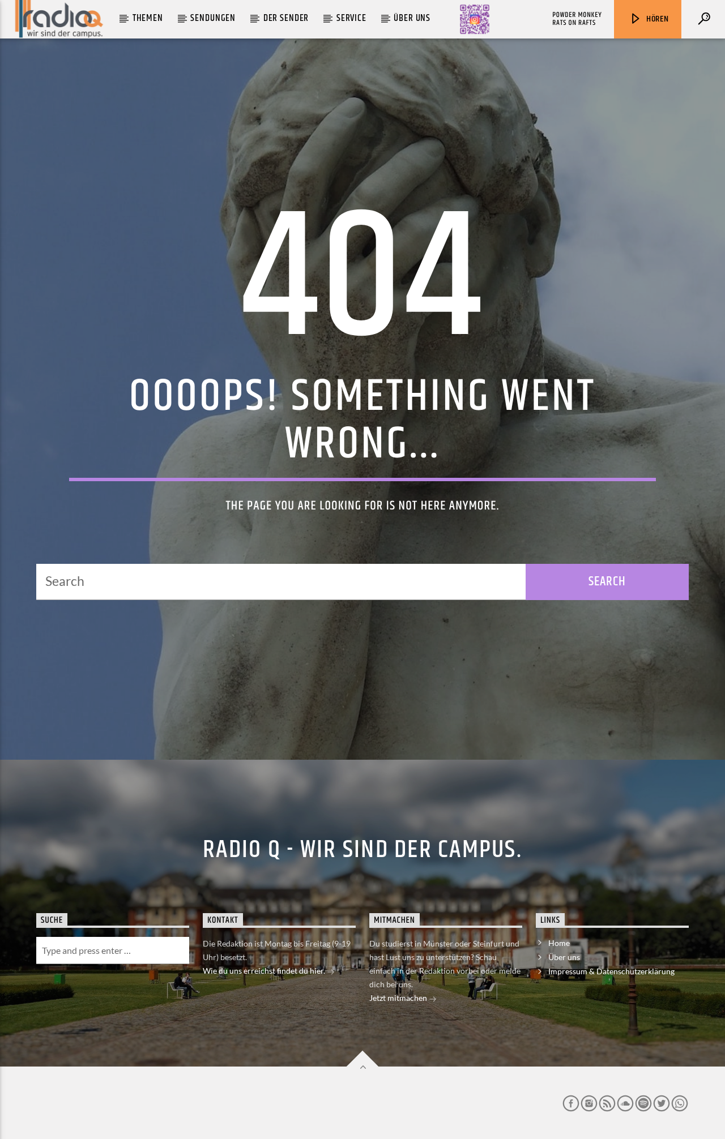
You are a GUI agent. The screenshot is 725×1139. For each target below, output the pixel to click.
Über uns (412, 18)
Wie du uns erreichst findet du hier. (265, 970)
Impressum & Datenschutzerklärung (611, 971)
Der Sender (286, 18)
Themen (148, 18)
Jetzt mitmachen (399, 998)
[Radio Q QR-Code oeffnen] (474, 19)
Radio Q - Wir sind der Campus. (362, 850)
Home (559, 943)
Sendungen (213, 18)
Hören (656, 19)
